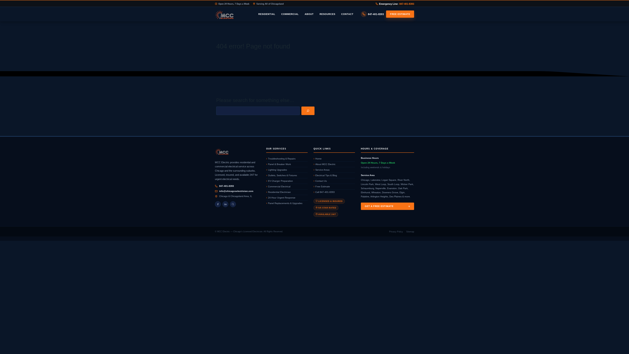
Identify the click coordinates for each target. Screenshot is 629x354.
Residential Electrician (279, 192)
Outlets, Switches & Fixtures (282, 175)
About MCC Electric (325, 164)
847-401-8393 (406, 4)
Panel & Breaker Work (279, 164)
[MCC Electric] (237, 152)
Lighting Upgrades (277, 169)
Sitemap (410, 231)
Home (318, 158)
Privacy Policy (396, 231)
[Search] (307, 111)
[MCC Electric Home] (234, 14)
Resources (327, 14)
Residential (266, 14)
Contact (347, 14)
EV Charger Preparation (280, 181)
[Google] (233, 204)
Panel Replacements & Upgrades (285, 203)
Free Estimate (400, 14)
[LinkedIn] (225, 204)
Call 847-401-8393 (325, 192)
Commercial (290, 14)
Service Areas (322, 169)
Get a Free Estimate (379, 206)
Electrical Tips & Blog (326, 175)
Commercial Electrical (279, 186)
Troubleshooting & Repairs (281, 158)
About (309, 14)
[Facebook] (218, 204)
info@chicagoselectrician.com (236, 191)
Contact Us (321, 181)
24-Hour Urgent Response (281, 197)
